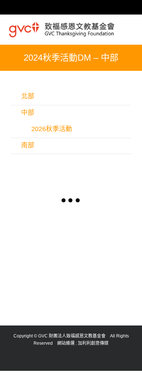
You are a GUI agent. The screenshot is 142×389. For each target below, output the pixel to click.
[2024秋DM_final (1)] (41, 233)
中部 (27, 112)
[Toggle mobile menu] (130, 27)
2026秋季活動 (51, 129)
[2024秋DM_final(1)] (101, 233)
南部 (27, 145)
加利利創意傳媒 (93, 343)
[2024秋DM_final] (41, 279)
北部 (27, 96)
